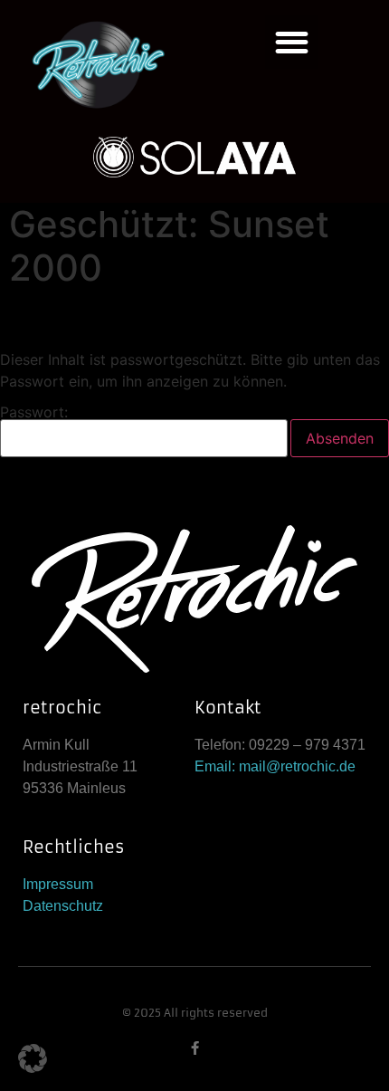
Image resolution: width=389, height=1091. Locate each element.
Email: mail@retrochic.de (275, 766)
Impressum (58, 884)
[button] (291, 42)
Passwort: (34, 413)
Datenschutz (63, 906)
